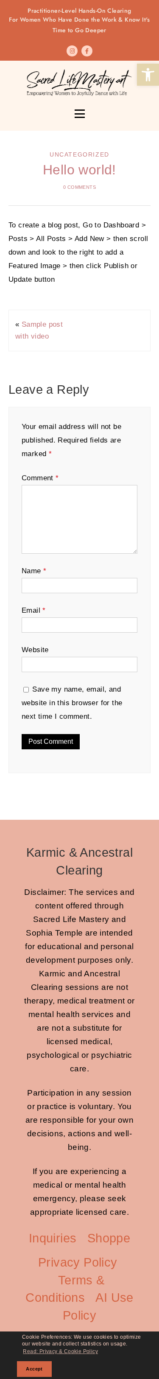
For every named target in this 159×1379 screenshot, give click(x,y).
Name (34, 571)
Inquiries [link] (53, 1238)
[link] (148, 75)
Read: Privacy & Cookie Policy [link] (60, 1351)
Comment (40, 478)
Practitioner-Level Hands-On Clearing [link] (79, 20)
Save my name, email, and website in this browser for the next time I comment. (72, 702)
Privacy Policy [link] (77, 1262)
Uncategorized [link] (79, 154)
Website (35, 650)
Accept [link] (34, 1368)
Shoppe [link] (108, 1238)
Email (34, 610)
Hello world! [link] (79, 169)
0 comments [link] (79, 187)
